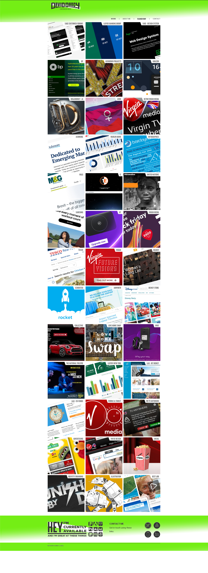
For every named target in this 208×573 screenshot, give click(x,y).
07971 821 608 (148, 534)
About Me (126, 19)
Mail (157, 525)
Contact (156, 19)
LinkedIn (157, 534)
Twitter (148, 525)
